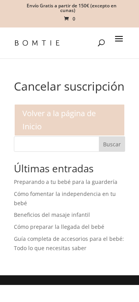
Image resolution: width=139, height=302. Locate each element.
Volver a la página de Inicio (59, 120)
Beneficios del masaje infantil (52, 214)
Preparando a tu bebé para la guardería (65, 181)
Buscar (112, 144)
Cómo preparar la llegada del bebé (59, 226)
